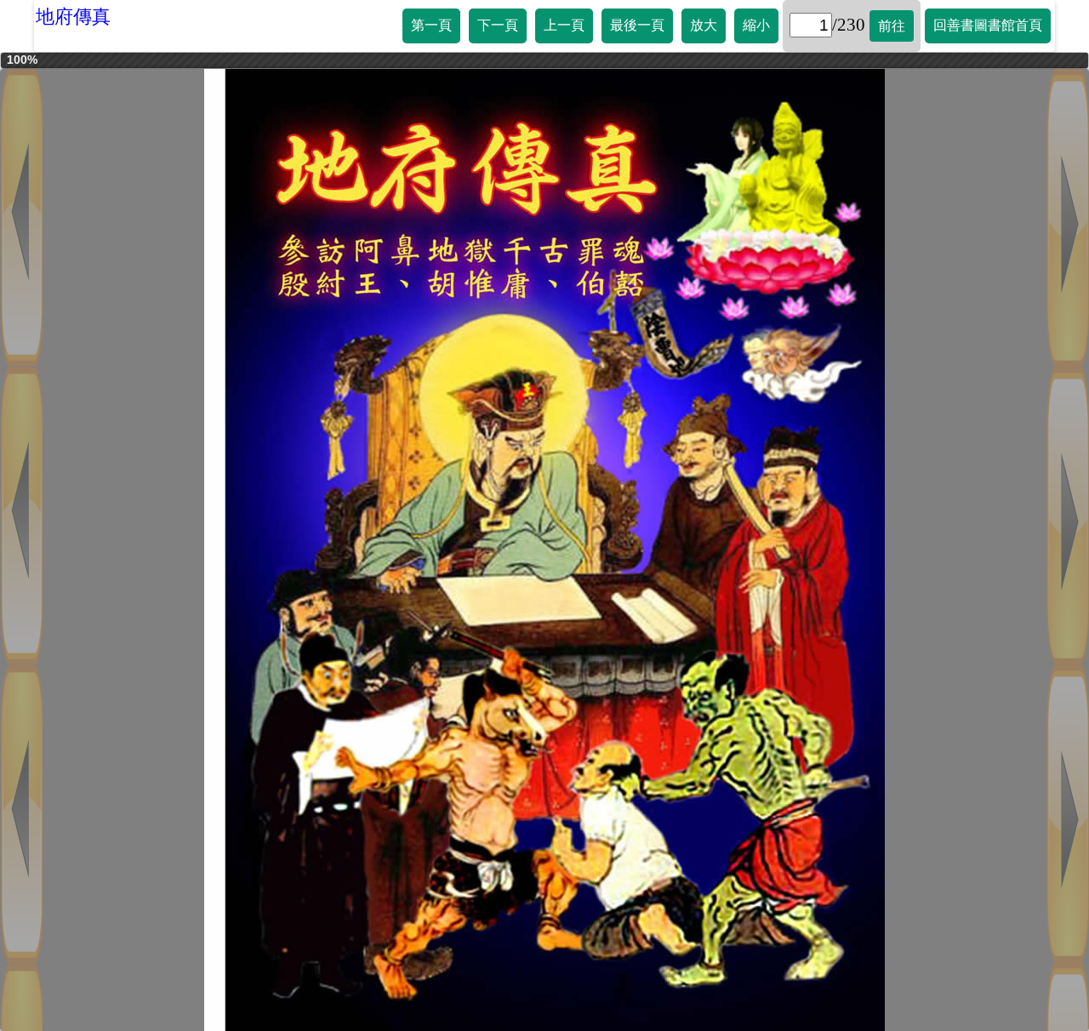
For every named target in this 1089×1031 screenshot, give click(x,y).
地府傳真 (73, 16)
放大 (703, 25)
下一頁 (497, 25)
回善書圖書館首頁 (987, 25)
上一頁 (564, 25)
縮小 (756, 25)
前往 (891, 26)
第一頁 (431, 25)
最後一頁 (637, 25)
